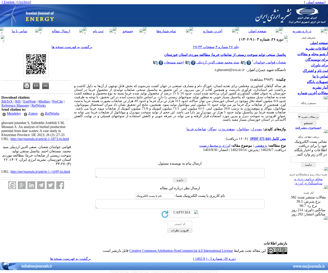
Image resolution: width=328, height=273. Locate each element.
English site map (140, 271)
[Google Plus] (22, 185)
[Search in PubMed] (243, 64)
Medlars (44, 101)
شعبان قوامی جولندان (269, 62)
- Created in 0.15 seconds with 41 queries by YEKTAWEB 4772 (183, 271)
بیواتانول (243, 129)
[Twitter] (50, 185)
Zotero (33, 113)
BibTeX (7, 101)
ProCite (57, 101)
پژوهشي (261, 145)
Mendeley (14, 113)
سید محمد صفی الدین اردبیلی (217, 62)
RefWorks (38, 105)
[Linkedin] (31, 185)
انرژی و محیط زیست (214, 145)
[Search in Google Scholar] (249, 64)
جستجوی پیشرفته (308, 127)
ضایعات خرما (196, 129)
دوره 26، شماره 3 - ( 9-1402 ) (214, 259)
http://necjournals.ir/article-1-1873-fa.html (39, 139)
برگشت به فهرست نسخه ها (72, 47)
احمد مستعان (174, 62)
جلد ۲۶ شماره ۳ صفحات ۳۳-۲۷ (216, 47)
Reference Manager (15, 105)
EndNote (29, 101)
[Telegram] (41, 185)
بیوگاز (212, 129)
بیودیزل (256, 129)
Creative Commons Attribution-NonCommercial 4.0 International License (181, 251)
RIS (18, 101)
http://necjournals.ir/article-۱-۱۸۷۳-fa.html (40, 171)
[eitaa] (12, 185)
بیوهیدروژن (227, 129)
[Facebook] (60, 185)
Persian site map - (121, 271)
